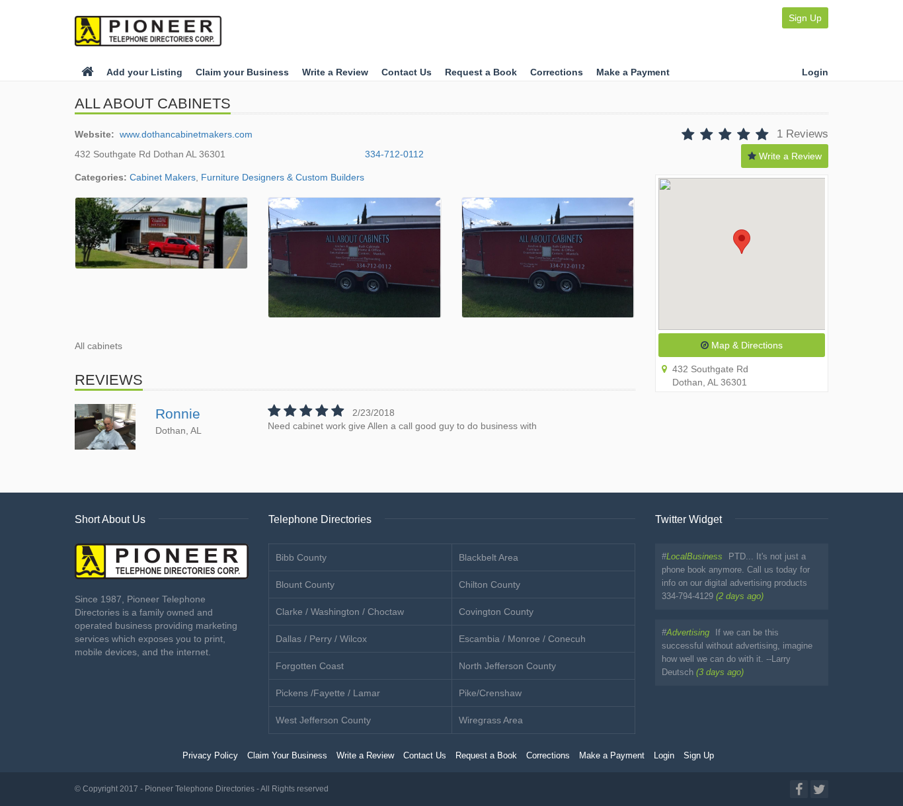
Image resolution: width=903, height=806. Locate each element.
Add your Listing (144, 72)
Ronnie (177, 413)
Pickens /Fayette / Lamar (328, 693)
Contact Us (406, 72)
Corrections (556, 72)
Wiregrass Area (491, 720)
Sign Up (805, 18)
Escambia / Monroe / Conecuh (522, 638)
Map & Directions (746, 345)
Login (815, 72)
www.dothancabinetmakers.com (186, 134)
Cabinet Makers (163, 177)
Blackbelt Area (488, 557)
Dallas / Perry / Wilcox (321, 638)
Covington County (496, 611)
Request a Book (481, 72)
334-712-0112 (394, 154)
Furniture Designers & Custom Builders (282, 177)
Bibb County (301, 557)
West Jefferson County (323, 720)
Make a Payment (633, 72)
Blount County (305, 584)
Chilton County (489, 584)
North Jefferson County (507, 666)
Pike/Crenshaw (490, 693)
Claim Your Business (287, 755)
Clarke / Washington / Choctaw (340, 611)
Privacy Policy (210, 755)
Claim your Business (242, 72)
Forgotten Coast (310, 666)
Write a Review (335, 72)
